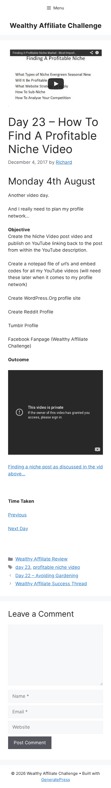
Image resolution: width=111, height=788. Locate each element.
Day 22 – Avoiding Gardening (46, 575)
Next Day (18, 528)
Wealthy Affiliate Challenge (56, 25)
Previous (17, 515)
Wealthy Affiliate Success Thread (51, 583)
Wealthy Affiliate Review (41, 559)
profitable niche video (56, 567)
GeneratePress (55, 779)
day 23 (22, 567)
